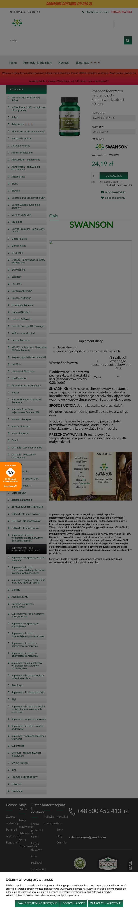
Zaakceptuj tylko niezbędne (37, 903)
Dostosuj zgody (74, 903)
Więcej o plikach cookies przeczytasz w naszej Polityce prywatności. (43, 895)
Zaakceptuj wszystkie (105, 903)
